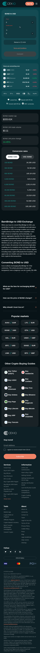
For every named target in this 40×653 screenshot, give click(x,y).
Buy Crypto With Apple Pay (11, 495)
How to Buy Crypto (27, 472)
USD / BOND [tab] (27, 157)
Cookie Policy (25, 529)
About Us (24, 509)
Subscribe (20, 456)
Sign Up (29, 3)
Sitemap (24, 543)
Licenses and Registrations (10, 624)
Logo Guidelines (26, 537)
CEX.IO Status (20, 558)
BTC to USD (7, 479)
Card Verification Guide (28, 488)
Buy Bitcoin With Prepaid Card (9, 490)
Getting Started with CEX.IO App (27, 479)
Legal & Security (26, 520)
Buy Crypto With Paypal (11, 481)
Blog (22, 534)
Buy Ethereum (8, 476)
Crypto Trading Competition (26, 496)
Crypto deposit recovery (11, 522)
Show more (7, 499)
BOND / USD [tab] (12, 157)
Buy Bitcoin (7, 473)
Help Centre (25, 540)
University (24, 512)
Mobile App (7, 512)
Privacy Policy (25, 526)
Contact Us (24, 515)
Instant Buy (7, 468)
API (5, 509)
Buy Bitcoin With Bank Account (10, 485)
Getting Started (26, 475)
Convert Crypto (8, 532)
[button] (20, 287)
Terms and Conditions (20, 48)
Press (23, 531)
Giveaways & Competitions (25, 491)
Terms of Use (25, 523)
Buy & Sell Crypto (9, 470)
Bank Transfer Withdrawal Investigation (8, 527)
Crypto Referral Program (8, 516)
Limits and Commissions (25, 469)
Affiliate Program (9, 520)
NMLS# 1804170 (15, 580)
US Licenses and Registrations (11, 588)
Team (23, 517)
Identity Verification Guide (27, 484)
